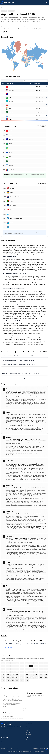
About (2, 739)
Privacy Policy (28, 739)
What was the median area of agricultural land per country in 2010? (19, 369)
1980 (31, 674)
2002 (22, 669)
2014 (13, 666)
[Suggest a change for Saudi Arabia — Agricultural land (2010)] (46, 112)
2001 (27, 669)
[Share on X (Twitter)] (2, 32)
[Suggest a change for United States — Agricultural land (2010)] (46, 90)
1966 (3, 680)
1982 (22, 674)
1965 (8, 680)
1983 (17, 674)
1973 (17, 677)
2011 (27, 666)
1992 (22, 671)
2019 (36, 663)
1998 (41, 669)
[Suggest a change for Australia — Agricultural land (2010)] (46, 94)
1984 (13, 674)
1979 (36, 674)
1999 (36, 669)
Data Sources (28, 734)
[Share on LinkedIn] (7, 32)
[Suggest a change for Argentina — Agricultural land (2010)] (46, 115)
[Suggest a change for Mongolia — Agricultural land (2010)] (46, 119)
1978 (41, 674)
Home (27, 726)
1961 (27, 680)
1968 (41, 677)
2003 (17, 669)
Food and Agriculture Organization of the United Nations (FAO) (16, 28)
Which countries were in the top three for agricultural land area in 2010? (20, 378)
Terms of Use (28, 741)
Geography (4, 10)
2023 (17, 663)
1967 (46, 677)
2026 (3, 663)
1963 (17, 680)
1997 (46, 669)
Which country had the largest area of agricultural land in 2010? (18, 355)
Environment (11, 10)
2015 (8, 666)
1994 (13, 671)
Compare (27, 730)
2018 (41, 663)
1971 (27, 677)
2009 (36, 666)
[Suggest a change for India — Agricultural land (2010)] (46, 108)
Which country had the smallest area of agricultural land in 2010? (19, 364)
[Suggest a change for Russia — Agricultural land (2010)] (46, 105)
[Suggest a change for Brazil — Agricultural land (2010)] (46, 97)
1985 (8, 674)
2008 (41, 666)
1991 (27, 671)
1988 (41, 671)
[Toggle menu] (46, 2)
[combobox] (42, 29)
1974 (13, 677)
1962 (22, 680)
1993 (17, 671)
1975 (8, 677)
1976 (3, 677)
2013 (17, 666)
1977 (46, 674)
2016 (3, 666)
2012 (22, 666)
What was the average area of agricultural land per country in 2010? (19, 360)
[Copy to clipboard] (9, 32)
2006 (3, 669)
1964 (13, 680)
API (1, 743)
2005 (8, 669)
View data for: (35, 28)
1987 (46, 671)
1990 (31, 671)
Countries (28, 728)
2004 (13, 669)
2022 (22, 663)
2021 (27, 663)
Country (9, 83)
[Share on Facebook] (4, 32)
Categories (28, 732)
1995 (8, 671)
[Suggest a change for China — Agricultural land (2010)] (46, 86)
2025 (8, 663)
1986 (3, 674)
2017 (46, 663)
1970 (31, 677)
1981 (27, 674)
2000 (31, 669)
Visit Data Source (7, 647)
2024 (13, 663)
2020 (31, 663)
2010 (31, 666)
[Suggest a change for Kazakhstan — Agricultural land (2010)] (46, 101)
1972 (22, 677)
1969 (36, 677)
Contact (2, 741)
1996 (3, 671)
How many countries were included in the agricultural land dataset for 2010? (21, 373)
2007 (45, 666)
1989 (36, 671)
